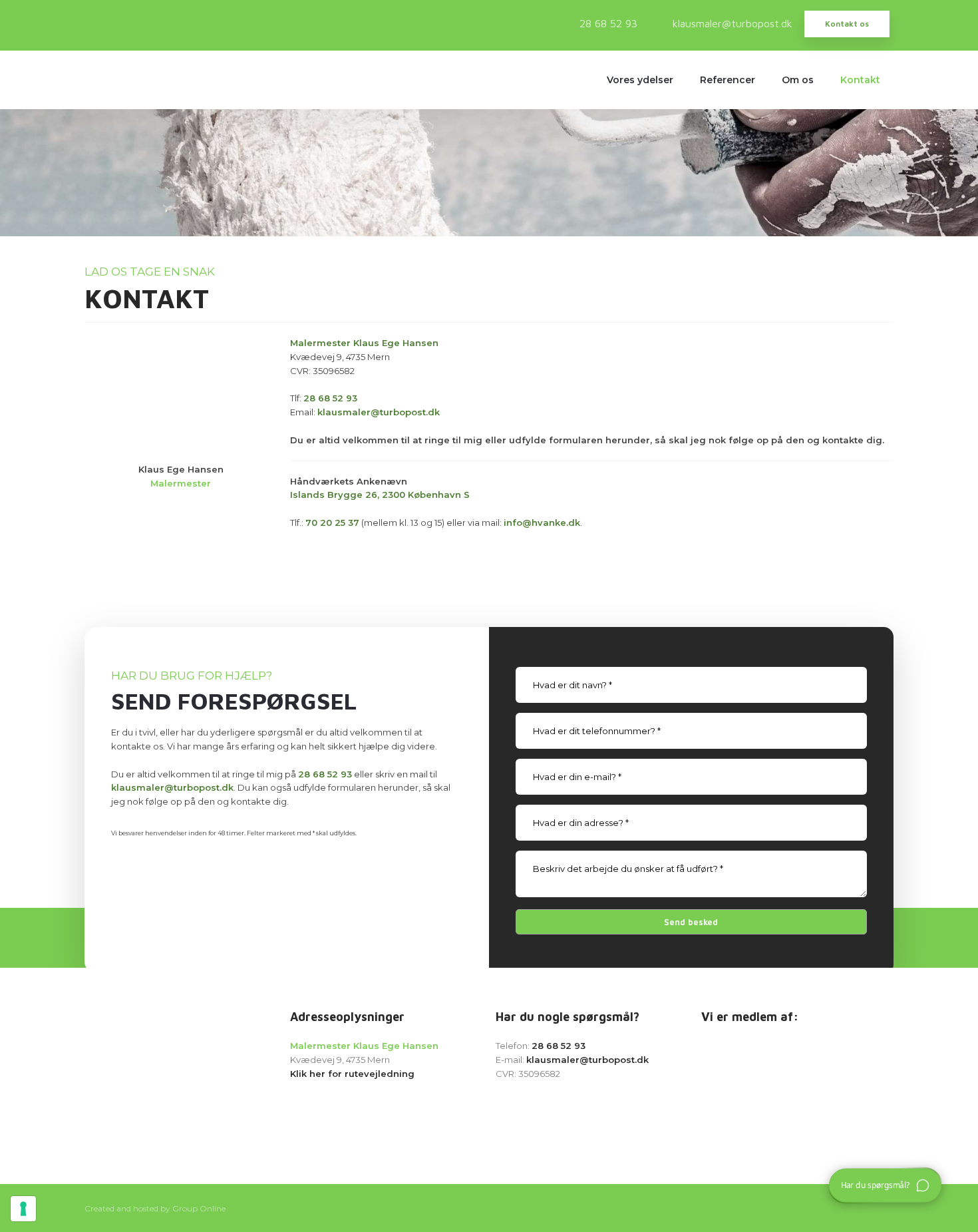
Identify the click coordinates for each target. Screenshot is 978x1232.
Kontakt (860, 80)
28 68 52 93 (330, 398)
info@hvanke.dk (542, 522)
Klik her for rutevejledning (352, 1073)
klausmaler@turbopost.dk (172, 787)
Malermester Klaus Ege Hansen (364, 342)
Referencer (727, 80)
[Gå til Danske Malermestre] (797, 1098)
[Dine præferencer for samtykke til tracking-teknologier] (23, 1208)
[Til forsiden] (142, 1050)
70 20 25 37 (332, 522)
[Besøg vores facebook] (97, 22)
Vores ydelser (640, 80)
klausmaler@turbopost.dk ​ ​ (378, 412)
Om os (798, 80)
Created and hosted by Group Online (155, 1208)
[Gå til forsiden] (142, 80)
